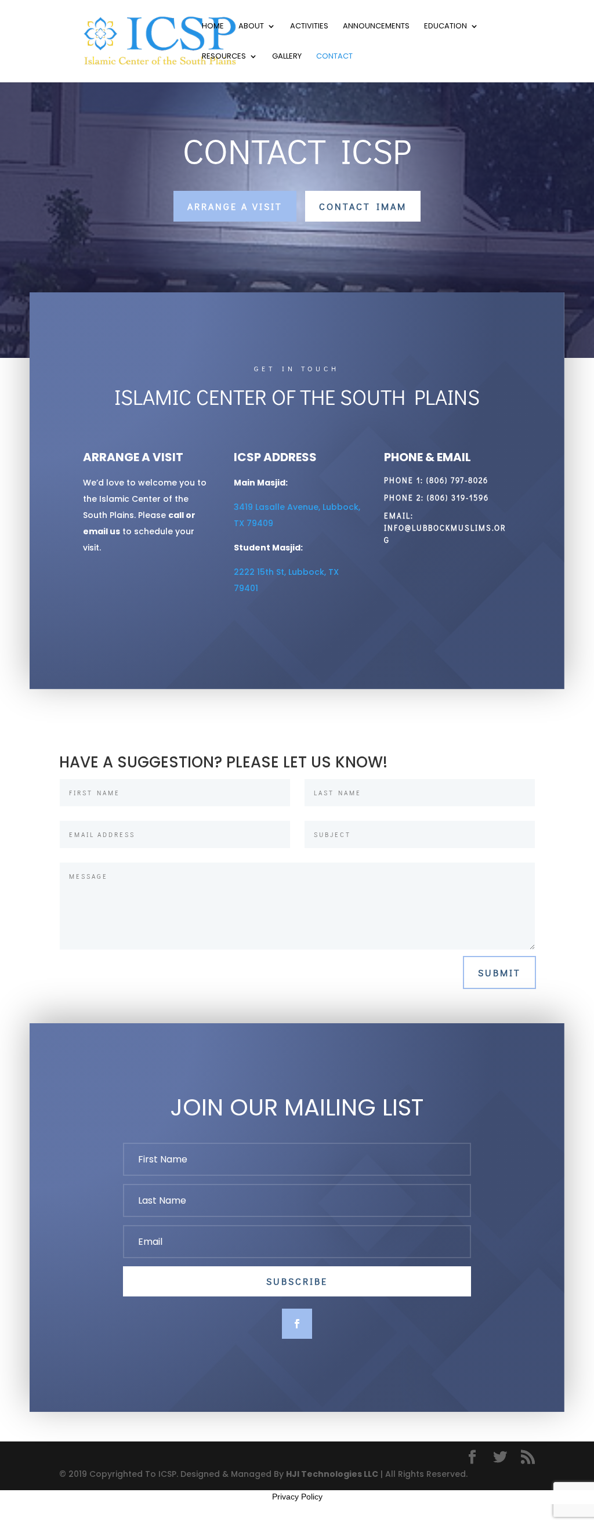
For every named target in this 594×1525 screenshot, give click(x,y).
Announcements (376, 26)
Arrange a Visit (234, 206)
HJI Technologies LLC (332, 1474)
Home (213, 26)
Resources (224, 56)
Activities (309, 26)
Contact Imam (363, 206)
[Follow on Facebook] (297, 1324)
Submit (499, 972)
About (251, 26)
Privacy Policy (297, 1496)
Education (445, 26)
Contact (334, 56)
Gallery (287, 56)
